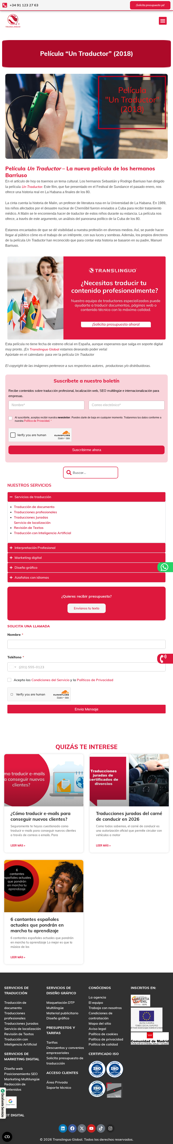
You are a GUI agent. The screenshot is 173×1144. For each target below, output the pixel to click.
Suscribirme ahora (86, 450)
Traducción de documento (34, 507)
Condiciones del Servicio (50, 680)
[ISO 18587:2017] (97, 1090)
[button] (163, 21)
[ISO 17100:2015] (97, 1070)
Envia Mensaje (86, 709)
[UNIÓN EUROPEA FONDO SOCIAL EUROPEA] (146, 1019)
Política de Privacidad (36, 420)
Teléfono (15, 657)
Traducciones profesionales (35, 512)
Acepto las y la (63, 680)
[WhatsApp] (165, 567)
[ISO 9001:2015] (114, 1070)
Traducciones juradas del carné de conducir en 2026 (129, 816)
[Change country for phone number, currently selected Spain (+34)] (12, 666)
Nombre (15, 635)
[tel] (164, 658)
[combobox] (90, 472)
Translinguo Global (44, 349)
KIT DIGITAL (14, 1115)
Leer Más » (18, 845)
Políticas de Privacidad (95, 680)
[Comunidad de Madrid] (150, 1038)
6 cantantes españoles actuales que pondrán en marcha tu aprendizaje (37, 925)
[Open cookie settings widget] (7, 1137)
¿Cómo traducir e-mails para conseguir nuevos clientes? (40, 816)
